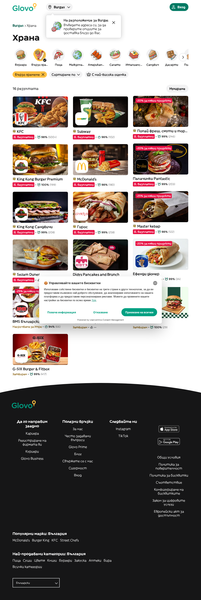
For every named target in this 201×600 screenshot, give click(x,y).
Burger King (40, 540)
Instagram (123, 429)
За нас (78, 429)
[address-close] (114, 22)
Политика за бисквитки (169, 475)
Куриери (32, 451)
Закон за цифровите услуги (169, 502)
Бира (107, 560)
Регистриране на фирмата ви (32, 442)
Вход (78, 475)
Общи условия (168, 457)
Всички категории (27, 567)
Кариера (32, 433)
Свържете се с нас (77, 461)
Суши (27, 560)
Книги (52, 560)
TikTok (123, 436)
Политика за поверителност (168, 466)
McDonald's (21, 540)
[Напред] (183, 57)
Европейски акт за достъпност (169, 513)
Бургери (65, 560)
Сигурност (78, 468)
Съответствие (169, 482)
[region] (100, 57)
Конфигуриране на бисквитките (169, 491)
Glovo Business (32, 458)
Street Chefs (69, 540)
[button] (21, 57)
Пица (17, 560)
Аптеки (95, 560)
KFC (55, 540)
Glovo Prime (78, 447)
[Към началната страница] (25, 7)
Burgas (18, 25)
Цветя (39, 560)
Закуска (80, 560)
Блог (77, 454)
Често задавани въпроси (78, 438)
